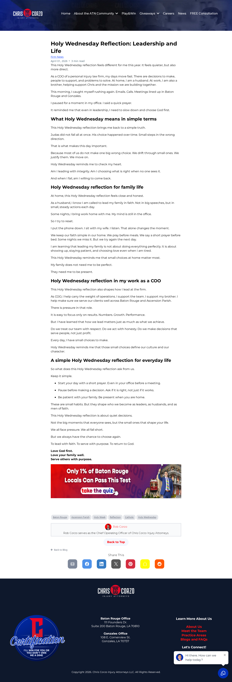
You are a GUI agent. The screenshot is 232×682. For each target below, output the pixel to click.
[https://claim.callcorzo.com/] (27, 13)
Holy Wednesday (147, 517)
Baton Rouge (60, 517)
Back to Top (116, 542)
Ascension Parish (80, 517)
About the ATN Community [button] (94, 13)
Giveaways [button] (148, 13)
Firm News (57, 57)
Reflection (115, 517)
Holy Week (99, 517)
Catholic (129, 517)
